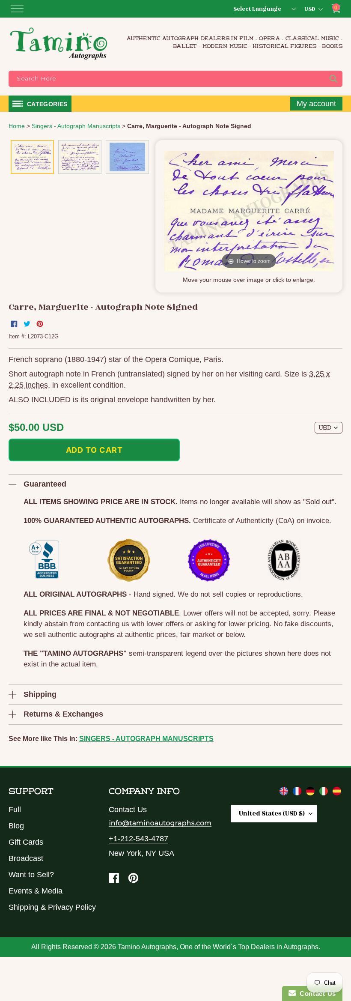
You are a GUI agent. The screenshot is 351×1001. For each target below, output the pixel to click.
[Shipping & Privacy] (285, 793)
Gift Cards (26, 842)
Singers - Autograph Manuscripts (146, 738)
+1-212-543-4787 (138, 838)
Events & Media (35, 891)
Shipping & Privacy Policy (52, 907)
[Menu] (17, 8)
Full (15, 809)
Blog (16, 826)
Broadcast (26, 858)
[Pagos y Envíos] (336, 793)
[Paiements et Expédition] (298, 793)
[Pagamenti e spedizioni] (324, 793)
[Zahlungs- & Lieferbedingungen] (311, 793)
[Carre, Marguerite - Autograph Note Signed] (32, 157)
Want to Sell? (31, 874)
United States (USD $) (272, 814)
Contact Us (128, 809)
